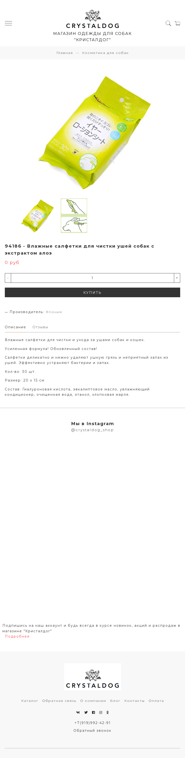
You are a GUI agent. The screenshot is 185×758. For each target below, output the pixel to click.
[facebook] (93, 712)
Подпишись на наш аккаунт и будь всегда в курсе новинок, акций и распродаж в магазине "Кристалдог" (91, 628)
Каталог (29, 701)
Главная (64, 53)
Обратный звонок (92, 730)
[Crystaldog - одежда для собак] (92, 17)
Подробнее (17, 636)
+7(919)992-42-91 (92, 723)
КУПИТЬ (92, 292)
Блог (115, 701)
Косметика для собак (105, 53)
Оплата (156, 701)
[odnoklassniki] (107, 712)
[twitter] (86, 712)
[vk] (78, 712)
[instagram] (101, 712)
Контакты (134, 701)
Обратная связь (59, 701)
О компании (93, 701)
